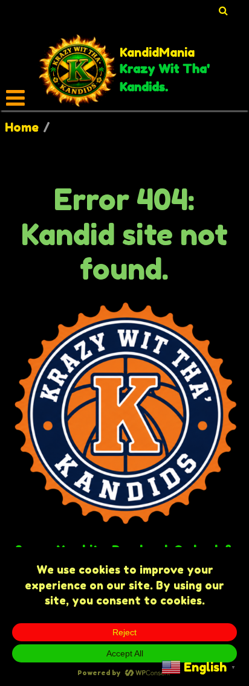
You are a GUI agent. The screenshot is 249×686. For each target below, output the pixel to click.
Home (22, 127)
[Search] (224, 10)
